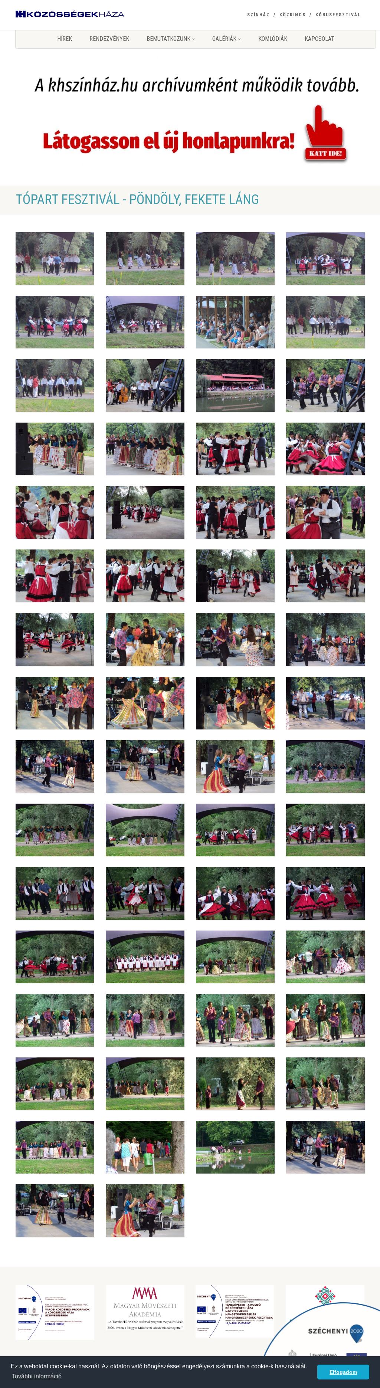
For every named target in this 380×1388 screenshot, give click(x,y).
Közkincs (292, 14)
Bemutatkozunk (169, 38)
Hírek (64, 38)
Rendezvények (109, 38)
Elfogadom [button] (343, 1372)
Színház (258, 14)
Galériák (225, 38)
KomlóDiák (272, 38)
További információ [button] (37, 1376)
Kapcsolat (319, 38)
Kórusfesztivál (338, 14)
